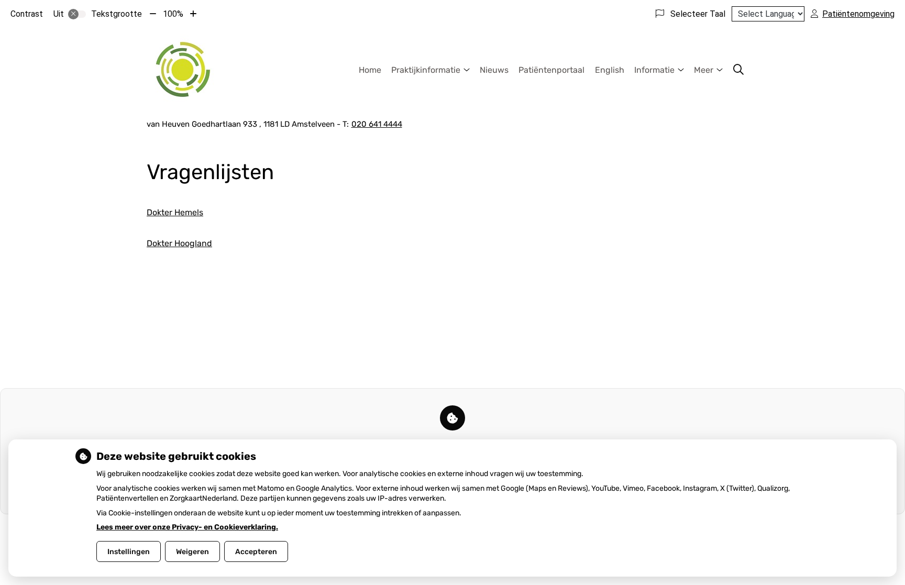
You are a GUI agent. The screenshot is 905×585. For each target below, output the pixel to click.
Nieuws (494, 70)
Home (370, 70)
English (609, 70)
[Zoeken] (738, 69)
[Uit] (77, 14)
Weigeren (192, 551)
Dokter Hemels (175, 212)
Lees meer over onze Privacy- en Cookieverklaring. (187, 527)
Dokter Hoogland (179, 243)
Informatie (654, 70)
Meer (703, 70)
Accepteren (256, 551)
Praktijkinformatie (425, 70)
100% (173, 14)
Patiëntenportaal (551, 70)
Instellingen (128, 551)
